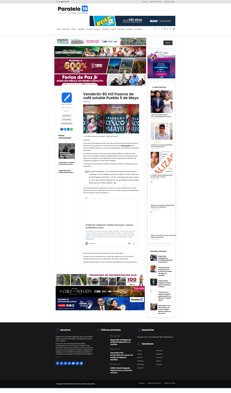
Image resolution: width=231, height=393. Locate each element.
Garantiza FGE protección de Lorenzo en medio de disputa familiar (165, 271)
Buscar (168, 43)
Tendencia (105, 29)
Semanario (138, 29)
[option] (111, 118)
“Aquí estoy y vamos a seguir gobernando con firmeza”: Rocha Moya (164, 296)
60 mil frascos (66, 115)
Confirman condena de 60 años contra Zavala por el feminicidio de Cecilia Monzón (162, 146)
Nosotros (142, 383)
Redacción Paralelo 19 (66, 104)
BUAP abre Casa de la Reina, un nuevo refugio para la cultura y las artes (164, 309)
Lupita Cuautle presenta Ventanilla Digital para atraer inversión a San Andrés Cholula (161, 115)
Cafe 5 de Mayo (67, 119)
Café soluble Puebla (67, 123)
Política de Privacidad (154, 383)
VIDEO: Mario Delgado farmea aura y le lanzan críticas (164, 284)
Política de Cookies (169, 383)
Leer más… (59, 357)
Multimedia (121, 29)
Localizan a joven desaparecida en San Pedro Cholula (161, 176)
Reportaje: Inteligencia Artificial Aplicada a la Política (165, 259)
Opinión (113, 29)
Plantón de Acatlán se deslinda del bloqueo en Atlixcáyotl (162, 206)
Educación (97, 29)
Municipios (66, 29)
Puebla (58, 29)
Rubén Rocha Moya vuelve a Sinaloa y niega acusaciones (163, 236)
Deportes (130, 29)
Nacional (89, 29)
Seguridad (81, 29)
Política (73, 29)
